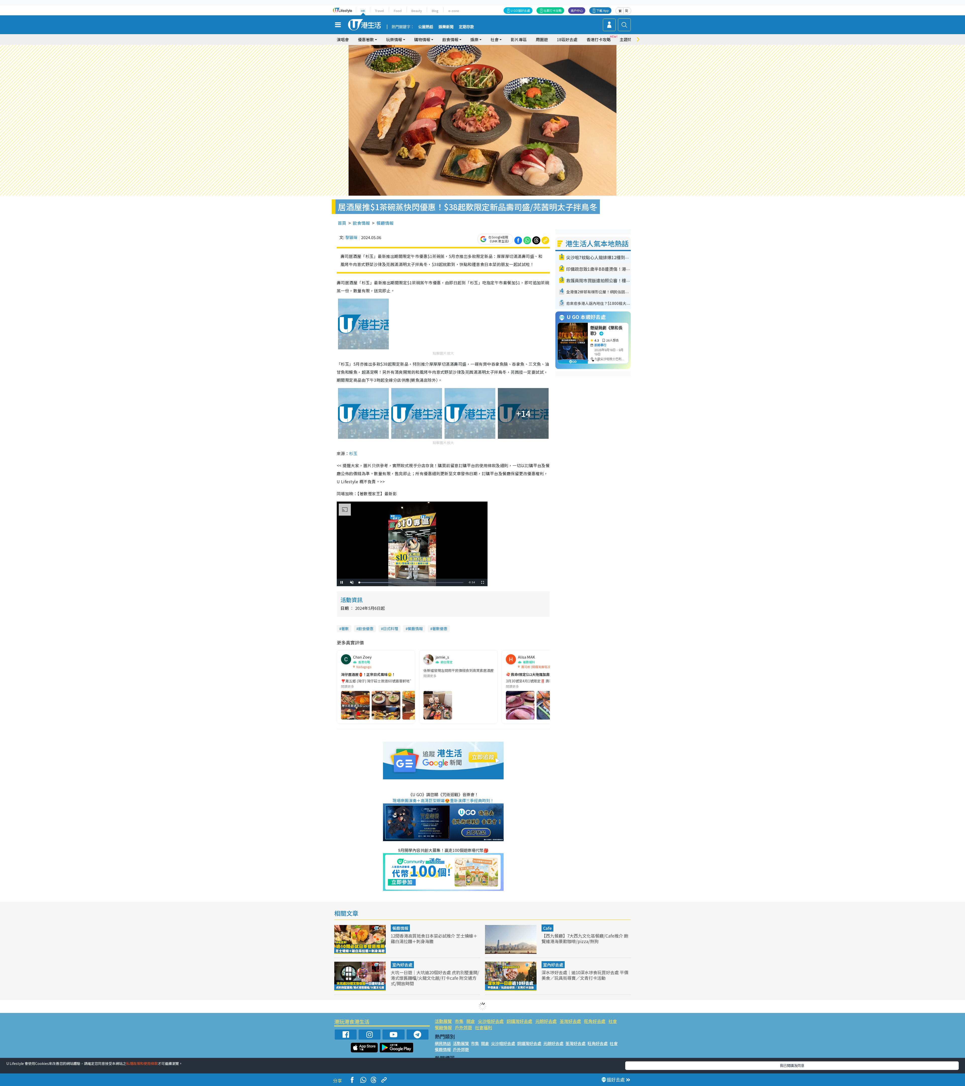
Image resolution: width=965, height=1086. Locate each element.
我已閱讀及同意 (792, 1065)
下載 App (602, 10)
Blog (435, 10)
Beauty (416, 10)
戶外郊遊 (463, 1027)
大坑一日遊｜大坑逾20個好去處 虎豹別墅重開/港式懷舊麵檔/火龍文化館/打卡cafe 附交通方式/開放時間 (435, 978)
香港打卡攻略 (599, 39)
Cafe (547, 928)
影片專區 (519, 39)
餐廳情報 (385, 223)
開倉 (470, 1021)
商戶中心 (577, 10)
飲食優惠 (365, 628)
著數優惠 (439, 628)
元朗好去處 (546, 1021)
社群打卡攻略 (553, 10)
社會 (612, 1021)
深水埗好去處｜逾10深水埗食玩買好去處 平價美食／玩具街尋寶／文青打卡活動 (585, 975)
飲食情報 (361, 223)
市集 (459, 1021)
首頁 (342, 223)
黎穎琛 (351, 237)
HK (363, 10)
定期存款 (466, 27)
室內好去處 (402, 965)
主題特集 (628, 39)
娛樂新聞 (446, 27)
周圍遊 (542, 39)
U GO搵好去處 (520, 10)
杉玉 (353, 453)
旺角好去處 (594, 1021)
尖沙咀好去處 (491, 1021)
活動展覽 (443, 1021)
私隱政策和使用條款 (142, 1063)
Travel (379, 10)
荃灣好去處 (570, 1021)
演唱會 (343, 39)
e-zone (453, 10)
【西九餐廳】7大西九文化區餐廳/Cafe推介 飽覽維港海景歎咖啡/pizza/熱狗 (585, 938)
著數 (345, 628)
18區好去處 (567, 39)
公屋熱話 (425, 27)
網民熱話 (443, 1043)
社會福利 (483, 1027)
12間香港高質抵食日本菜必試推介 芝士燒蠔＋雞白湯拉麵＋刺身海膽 (434, 938)
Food (398, 10)
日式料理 (390, 628)
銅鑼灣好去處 (519, 1021)
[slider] (411, 582)
